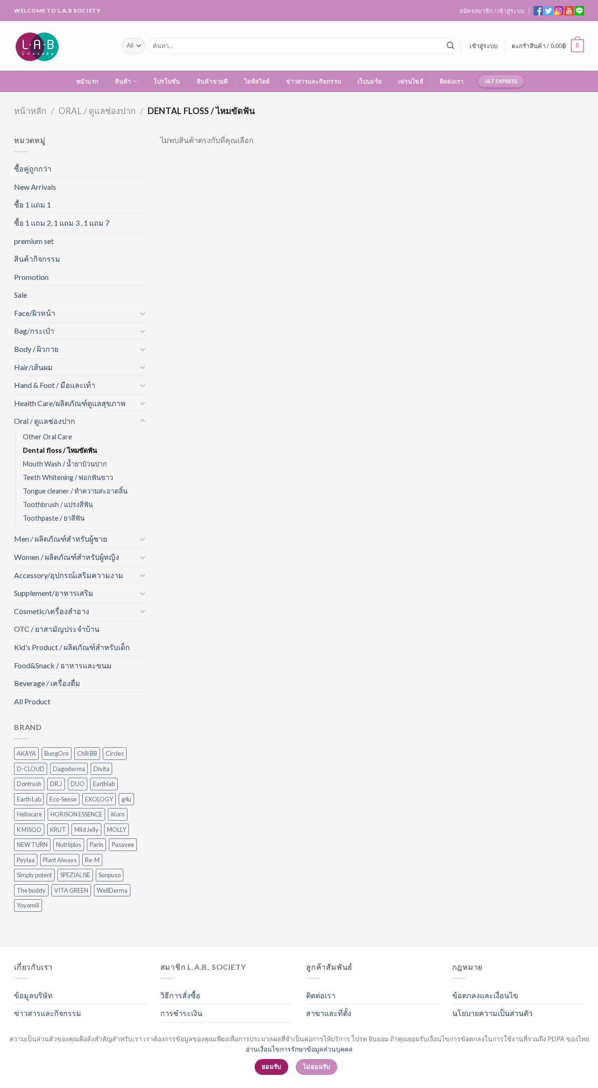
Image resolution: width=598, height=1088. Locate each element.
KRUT (58, 829)
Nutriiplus (68, 844)
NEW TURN (32, 844)
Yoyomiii (28, 905)
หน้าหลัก (30, 111)
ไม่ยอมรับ (316, 1066)
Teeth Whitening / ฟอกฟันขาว (68, 477)
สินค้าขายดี (212, 81)
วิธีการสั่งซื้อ (180, 995)
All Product (32, 701)
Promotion (31, 276)
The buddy (31, 890)
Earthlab (104, 783)
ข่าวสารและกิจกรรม (313, 81)
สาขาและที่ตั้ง (328, 1013)
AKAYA (26, 753)
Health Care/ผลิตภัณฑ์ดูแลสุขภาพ (70, 403)
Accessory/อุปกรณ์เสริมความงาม (68, 575)
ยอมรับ (271, 1066)
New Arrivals (35, 186)
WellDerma (112, 890)
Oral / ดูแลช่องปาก (96, 111)
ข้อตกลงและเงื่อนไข (485, 995)
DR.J (56, 783)
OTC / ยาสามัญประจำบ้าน (57, 628)
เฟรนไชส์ (410, 81)
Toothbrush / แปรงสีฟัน (58, 504)
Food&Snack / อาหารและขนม (63, 665)
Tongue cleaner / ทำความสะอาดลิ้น (75, 491)
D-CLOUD (30, 769)
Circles (115, 753)
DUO (78, 783)
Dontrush (29, 783)
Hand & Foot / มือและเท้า (54, 384)
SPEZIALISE (75, 875)
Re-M (92, 860)
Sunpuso (110, 875)
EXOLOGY (99, 799)
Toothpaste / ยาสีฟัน (54, 518)
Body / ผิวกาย (36, 348)
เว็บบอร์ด (369, 81)
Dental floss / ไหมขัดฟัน (60, 450)
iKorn (118, 814)
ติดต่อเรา (452, 81)
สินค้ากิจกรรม (37, 258)
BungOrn (56, 753)
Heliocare (29, 814)
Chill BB (87, 753)
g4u (126, 799)
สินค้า (123, 81)
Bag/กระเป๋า (34, 330)
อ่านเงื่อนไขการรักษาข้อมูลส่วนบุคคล (299, 1049)
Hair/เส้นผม (33, 367)
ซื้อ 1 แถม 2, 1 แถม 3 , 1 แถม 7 (61, 222)
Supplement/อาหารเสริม (53, 592)
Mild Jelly (86, 829)
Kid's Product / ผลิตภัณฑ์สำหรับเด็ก (72, 647)
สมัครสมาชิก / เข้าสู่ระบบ (491, 10)
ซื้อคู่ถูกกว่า (32, 168)
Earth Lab (29, 799)
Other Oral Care (47, 437)
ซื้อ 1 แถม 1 (32, 204)
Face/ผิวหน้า (34, 312)
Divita (101, 769)
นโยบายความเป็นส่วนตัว (492, 1013)
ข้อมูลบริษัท (33, 995)
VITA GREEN (71, 890)
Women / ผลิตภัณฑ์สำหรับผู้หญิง (66, 556)
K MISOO (29, 829)
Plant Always (60, 860)
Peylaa (26, 860)
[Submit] (450, 46)
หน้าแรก (87, 81)
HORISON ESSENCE (76, 814)
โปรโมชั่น (167, 81)
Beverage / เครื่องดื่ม (47, 683)
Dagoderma (69, 769)
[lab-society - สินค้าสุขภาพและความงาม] (60, 46)
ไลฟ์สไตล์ (257, 81)
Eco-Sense (63, 799)
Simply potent (34, 875)
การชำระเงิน (181, 1013)
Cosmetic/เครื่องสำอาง (51, 611)
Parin (96, 844)
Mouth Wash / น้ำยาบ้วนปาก (65, 464)
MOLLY (116, 829)
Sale (20, 294)
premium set (34, 240)
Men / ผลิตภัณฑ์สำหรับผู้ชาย (60, 538)
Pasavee (123, 844)
